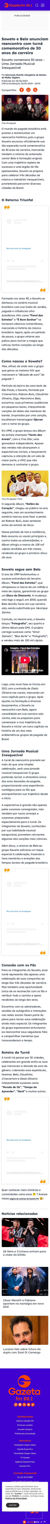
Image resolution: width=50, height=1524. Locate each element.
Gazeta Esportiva (25, 1449)
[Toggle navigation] (43, 5)
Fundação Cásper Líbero (25, 1445)
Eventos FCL (24, 1466)
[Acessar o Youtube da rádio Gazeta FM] (28, 1404)
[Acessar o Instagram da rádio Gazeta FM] (16, 1404)
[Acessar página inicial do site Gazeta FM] (18, 5)
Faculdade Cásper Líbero (25, 1453)
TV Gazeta (25, 1457)
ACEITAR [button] (12, 1505)
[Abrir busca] (37, 5)
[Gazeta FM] (24, 1388)
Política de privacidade (25, 1433)
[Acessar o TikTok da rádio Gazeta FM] (33, 1404)
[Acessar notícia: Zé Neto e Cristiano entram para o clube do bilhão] (25, 1241)
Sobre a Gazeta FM (24, 1421)
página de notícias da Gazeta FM (24, 1199)
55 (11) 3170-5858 (25, 1477)
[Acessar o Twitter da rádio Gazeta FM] (24, 1404)
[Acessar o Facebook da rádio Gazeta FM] (20, 1404)
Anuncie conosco (25, 1429)
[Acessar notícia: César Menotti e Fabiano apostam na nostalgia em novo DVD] (25, 1290)
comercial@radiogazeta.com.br (25, 1481)
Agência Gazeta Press (25, 1462)
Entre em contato (25, 1425)
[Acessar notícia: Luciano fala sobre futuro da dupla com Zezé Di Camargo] (25, 1339)
